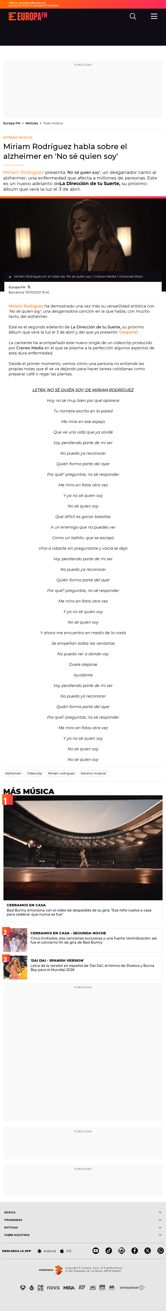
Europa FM (12, 123)
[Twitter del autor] (29, 287)
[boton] (122, 1212)
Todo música (53, 123)
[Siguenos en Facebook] (134, 1253)
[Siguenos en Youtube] (96, 1253)
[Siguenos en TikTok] (108, 1253)
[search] (133, 16)
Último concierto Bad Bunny (27, 3)
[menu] (154, 15)
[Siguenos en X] (147, 1253)
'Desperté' (128, 332)
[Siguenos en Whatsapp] (160, 1253)
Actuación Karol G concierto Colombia (34, 5)
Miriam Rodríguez (23, 172)
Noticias (32, 123)
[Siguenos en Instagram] (121, 1253)
